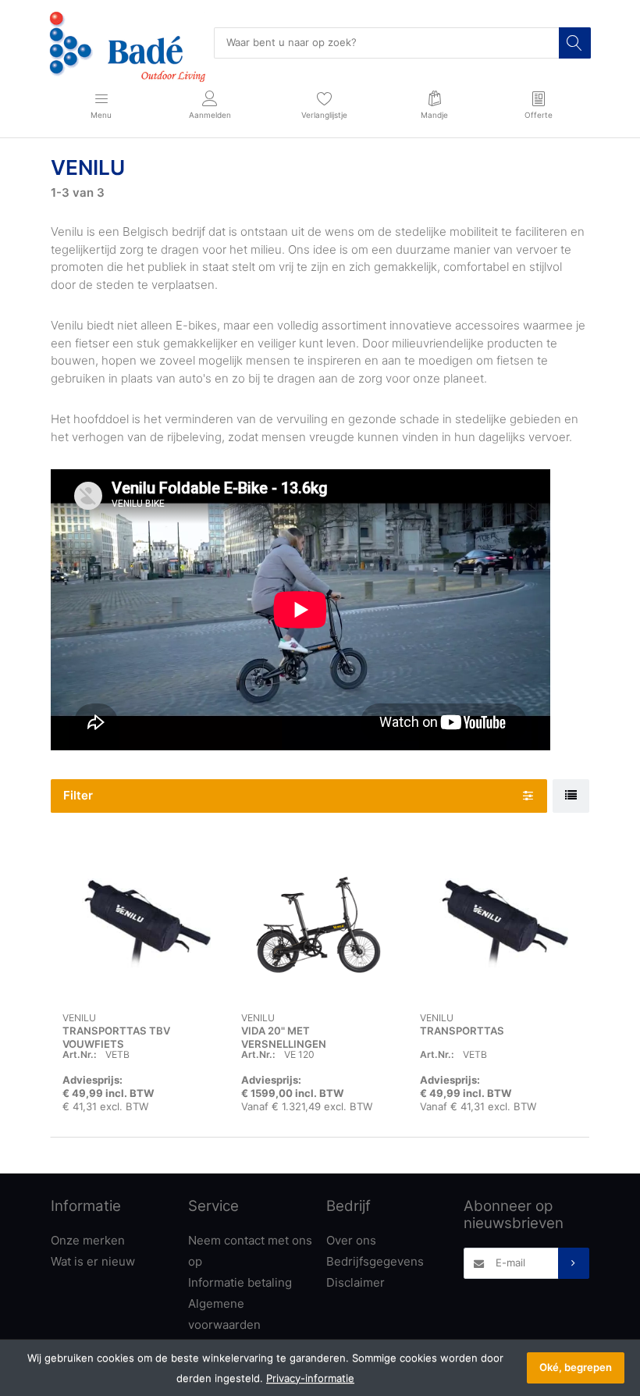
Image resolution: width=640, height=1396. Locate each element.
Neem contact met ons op (250, 1251)
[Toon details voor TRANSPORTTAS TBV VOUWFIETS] (139, 925)
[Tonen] (571, 796)
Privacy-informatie (310, 1378)
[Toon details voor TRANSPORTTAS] (497, 925)
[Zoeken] (574, 43)
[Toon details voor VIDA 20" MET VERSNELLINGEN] (318, 925)
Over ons (351, 1240)
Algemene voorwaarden (224, 1314)
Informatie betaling (240, 1282)
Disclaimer (355, 1282)
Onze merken (88, 1240)
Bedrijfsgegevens (375, 1261)
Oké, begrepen (575, 1367)
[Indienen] (573, 1263)
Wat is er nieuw (93, 1261)
